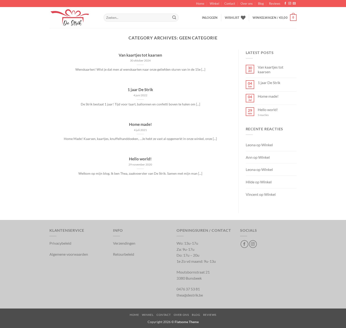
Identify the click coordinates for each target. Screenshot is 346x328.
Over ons (247, 3)
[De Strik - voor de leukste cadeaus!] (73, 17)
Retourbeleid (123, 254)
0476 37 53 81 (188, 289)
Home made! (140, 124)
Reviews (274, 3)
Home (200, 3)
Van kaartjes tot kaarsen (140, 55)
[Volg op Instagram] (289, 3)
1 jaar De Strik (140, 89)
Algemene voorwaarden (68, 254)
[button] (210, 17)
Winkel (214, 3)
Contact (229, 3)
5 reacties (267, 114)
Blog (261, 3)
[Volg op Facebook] (285, 3)
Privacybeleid (60, 243)
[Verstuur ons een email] (294, 3)
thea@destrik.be (190, 295)
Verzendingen (124, 243)
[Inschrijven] (174, 18)
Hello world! (140, 159)
